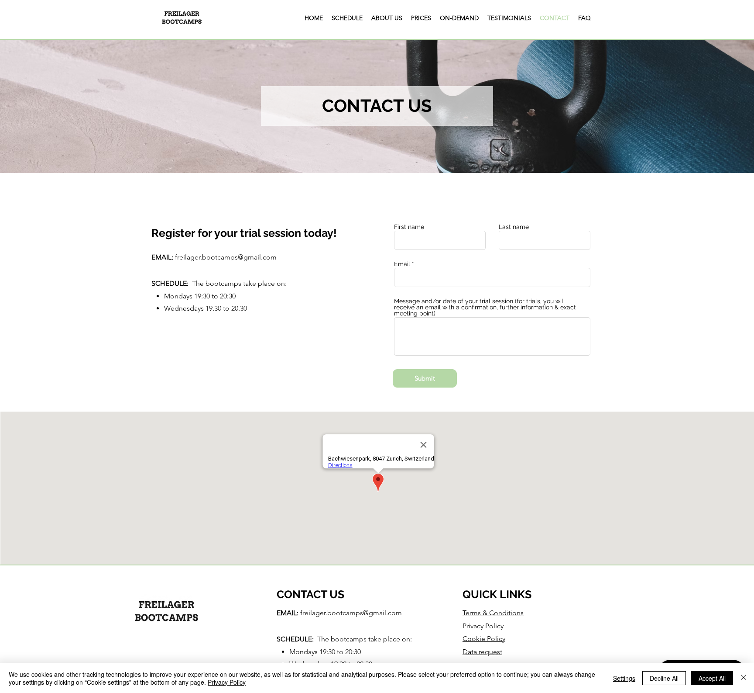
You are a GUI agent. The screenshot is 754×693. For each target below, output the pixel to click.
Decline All (664, 678)
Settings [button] (624, 678)
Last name (514, 227)
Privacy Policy (227, 682)
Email (402, 264)
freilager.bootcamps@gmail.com (226, 257)
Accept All (712, 678)
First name (409, 227)
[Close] (743, 678)
